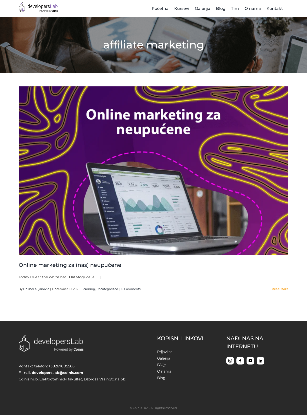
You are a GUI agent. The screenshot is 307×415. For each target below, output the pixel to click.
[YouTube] (250, 360)
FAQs (161, 365)
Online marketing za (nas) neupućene (70, 265)
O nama (164, 371)
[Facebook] (240, 360)
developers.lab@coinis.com (57, 373)
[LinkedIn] (260, 360)
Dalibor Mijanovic (36, 289)
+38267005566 (62, 366)
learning (88, 289)
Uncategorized (107, 289)
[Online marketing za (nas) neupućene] (153, 170)
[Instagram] (230, 360)
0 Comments (130, 289)
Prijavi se (165, 352)
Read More (280, 289)
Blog (161, 378)
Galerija (163, 358)
